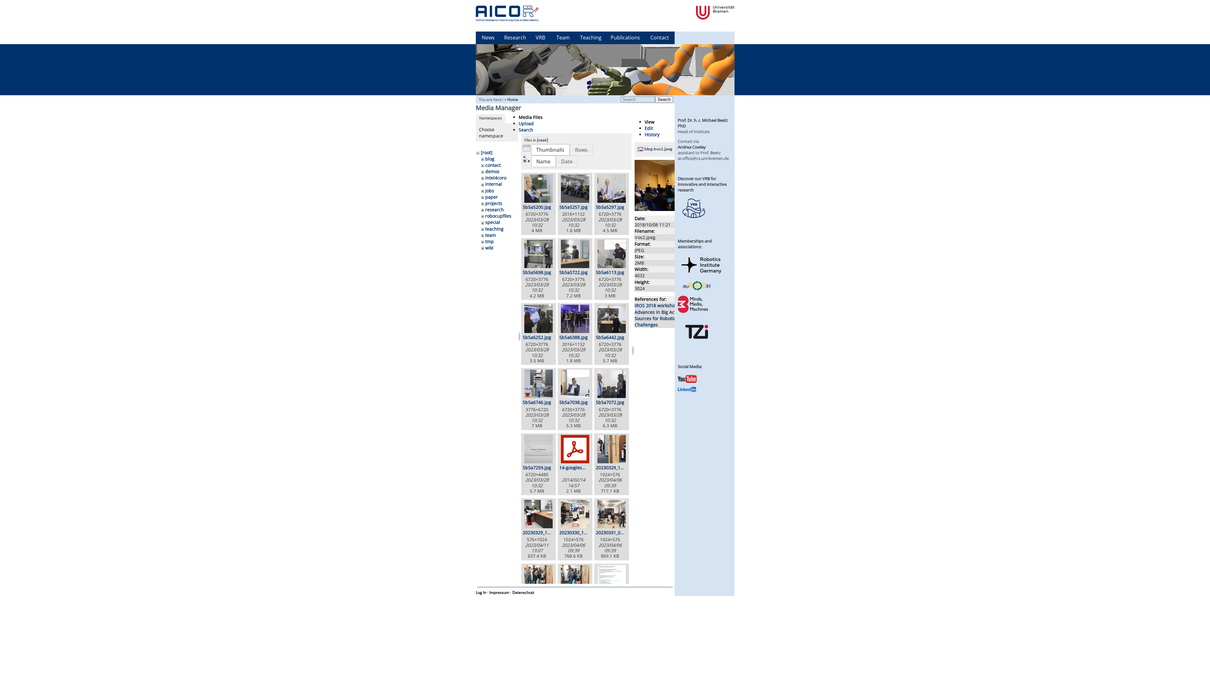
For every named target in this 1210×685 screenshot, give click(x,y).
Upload (526, 123)
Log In (481, 592)
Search (664, 99)
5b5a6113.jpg (610, 272)
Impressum (499, 592)
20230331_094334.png (619, 533)
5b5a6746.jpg (537, 402)
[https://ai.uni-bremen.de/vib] (693, 222)
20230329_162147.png (546, 533)
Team (563, 37)
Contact (659, 37)
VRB (540, 37)
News (488, 37)
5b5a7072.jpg (610, 402)
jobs (489, 191)
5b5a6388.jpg (573, 337)
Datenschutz (523, 592)
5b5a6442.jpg (610, 337)
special (492, 222)
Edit (649, 128)
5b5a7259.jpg (537, 468)
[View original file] (669, 209)
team (490, 235)
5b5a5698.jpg (537, 272)
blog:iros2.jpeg (658, 149)
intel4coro (495, 178)
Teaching (591, 37)
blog (489, 159)
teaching (494, 229)
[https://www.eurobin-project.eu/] (697, 289)
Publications (625, 37)
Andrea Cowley (692, 147)
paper (491, 197)
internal (493, 184)
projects (493, 203)
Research (515, 37)
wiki (489, 248)
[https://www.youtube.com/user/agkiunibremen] (687, 381)
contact (493, 165)
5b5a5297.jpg (610, 207)
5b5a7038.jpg (573, 402)
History (652, 135)
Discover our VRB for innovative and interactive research (702, 184)
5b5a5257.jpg (573, 207)
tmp (489, 241)
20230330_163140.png (582, 533)
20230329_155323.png (619, 468)
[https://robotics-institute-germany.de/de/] (701, 275)
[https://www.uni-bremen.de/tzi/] (697, 344)
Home (512, 99)
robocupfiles (498, 216)
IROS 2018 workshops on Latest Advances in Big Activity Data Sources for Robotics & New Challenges (667, 314)
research (494, 210)
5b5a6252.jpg (537, 337)
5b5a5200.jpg (537, 207)
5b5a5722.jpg (573, 272)
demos (492, 171)
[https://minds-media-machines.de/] (693, 312)
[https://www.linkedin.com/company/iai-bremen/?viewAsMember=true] (687, 390)
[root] (487, 152)
